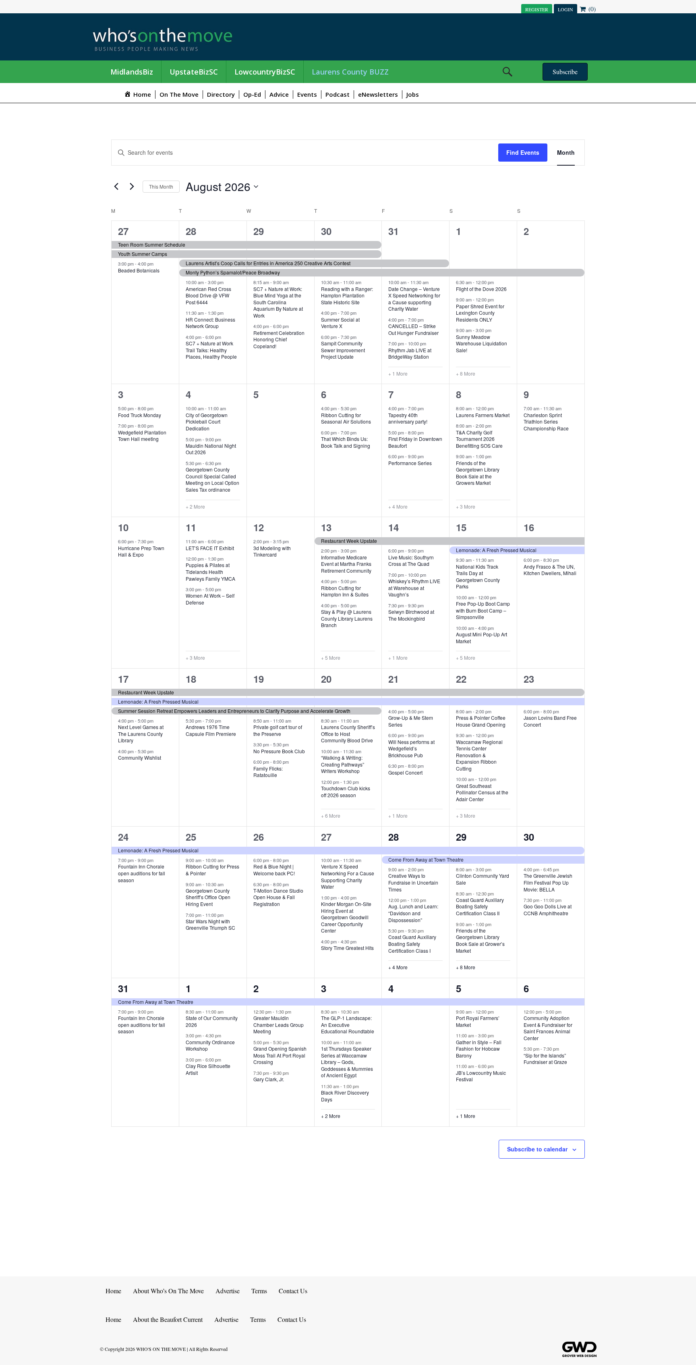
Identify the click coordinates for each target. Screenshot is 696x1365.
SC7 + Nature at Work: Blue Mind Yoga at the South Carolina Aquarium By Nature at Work (278, 302)
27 (123, 231)
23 (529, 679)
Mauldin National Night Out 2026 (211, 449)
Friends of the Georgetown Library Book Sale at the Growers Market (477, 472)
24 (123, 837)
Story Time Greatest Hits (347, 947)
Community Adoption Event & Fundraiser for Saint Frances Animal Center (548, 1027)
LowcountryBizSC (264, 72)
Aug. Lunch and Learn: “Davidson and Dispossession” (413, 913)
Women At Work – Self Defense (210, 599)
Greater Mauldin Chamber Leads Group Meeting (278, 1024)
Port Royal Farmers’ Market (477, 1021)
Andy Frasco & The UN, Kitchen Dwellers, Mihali (550, 570)
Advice (279, 94)
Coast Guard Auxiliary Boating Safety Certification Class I (412, 943)
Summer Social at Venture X (340, 323)
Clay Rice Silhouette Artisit (208, 1069)
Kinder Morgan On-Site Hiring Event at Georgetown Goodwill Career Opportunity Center (346, 917)
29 (258, 231)
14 (393, 527)
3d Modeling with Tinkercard (272, 551)
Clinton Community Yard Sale (482, 879)
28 (191, 231)
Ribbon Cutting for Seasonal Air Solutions (346, 418)
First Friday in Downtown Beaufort (415, 442)
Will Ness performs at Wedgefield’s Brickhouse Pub (411, 748)
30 (326, 231)
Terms (259, 1290)
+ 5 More (330, 657)
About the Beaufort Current (168, 1319)
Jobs (412, 94)
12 (258, 527)
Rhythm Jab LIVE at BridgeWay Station (409, 353)
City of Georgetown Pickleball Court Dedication (207, 421)
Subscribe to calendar (537, 1149)
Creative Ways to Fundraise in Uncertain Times (413, 882)
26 (258, 837)
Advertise (227, 1290)
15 (461, 527)
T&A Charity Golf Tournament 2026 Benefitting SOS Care (479, 439)
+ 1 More (398, 373)
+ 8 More (465, 373)
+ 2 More (195, 506)
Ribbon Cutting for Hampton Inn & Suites (345, 591)
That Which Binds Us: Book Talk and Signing (345, 442)
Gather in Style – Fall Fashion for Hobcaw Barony (478, 1049)
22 (461, 679)
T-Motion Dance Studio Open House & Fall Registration (278, 897)
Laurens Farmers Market (483, 414)
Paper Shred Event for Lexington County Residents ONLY (480, 313)
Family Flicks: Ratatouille (268, 772)
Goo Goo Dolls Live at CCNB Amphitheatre (548, 909)
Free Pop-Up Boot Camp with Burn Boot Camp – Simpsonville (483, 610)
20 (326, 679)
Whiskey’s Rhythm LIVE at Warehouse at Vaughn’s (414, 588)
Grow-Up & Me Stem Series (410, 721)
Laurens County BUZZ (350, 72)
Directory (221, 94)
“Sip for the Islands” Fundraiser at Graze (545, 1059)
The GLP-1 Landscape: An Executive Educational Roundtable (347, 1024)
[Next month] (132, 186)
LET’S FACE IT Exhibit (210, 547)
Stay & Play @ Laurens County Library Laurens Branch (347, 618)
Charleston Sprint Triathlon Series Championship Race (546, 421)
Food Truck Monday (139, 414)
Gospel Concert (405, 772)
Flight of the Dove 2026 (481, 288)
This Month (161, 186)
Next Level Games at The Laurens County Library (141, 733)
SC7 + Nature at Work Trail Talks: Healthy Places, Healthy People (211, 350)
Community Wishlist (139, 757)
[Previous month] (116, 186)
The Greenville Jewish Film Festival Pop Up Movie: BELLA (548, 882)
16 (529, 527)
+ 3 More (465, 506)
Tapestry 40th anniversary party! (407, 418)
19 (258, 679)
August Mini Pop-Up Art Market (481, 637)
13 (326, 527)
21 (393, 679)
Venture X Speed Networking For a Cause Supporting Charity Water (347, 876)
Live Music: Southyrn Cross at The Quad (411, 560)
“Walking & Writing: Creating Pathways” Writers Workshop (342, 764)
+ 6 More (330, 815)
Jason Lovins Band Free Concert (550, 721)
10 (123, 527)
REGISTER (536, 9)
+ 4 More (398, 506)
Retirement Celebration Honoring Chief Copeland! (278, 339)
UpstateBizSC (194, 72)
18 (191, 679)
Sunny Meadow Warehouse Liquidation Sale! (481, 343)
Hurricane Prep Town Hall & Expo (141, 551)
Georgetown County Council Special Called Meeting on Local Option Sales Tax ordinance (212, 479)
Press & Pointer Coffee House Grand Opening (480, 721)
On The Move (179, 94)
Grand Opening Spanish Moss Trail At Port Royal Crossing (280, 1055)
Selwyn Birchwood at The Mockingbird (411, 615)
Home (113, 1290)
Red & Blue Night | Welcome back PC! (274, 870)
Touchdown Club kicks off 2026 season (345, 791)
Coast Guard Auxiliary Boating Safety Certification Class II (480, 906)
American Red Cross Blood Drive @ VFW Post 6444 (208, 295)
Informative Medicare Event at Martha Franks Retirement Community (346, 564)
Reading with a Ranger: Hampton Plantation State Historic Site (347, 295)
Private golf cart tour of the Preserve (277, 730)
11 (191, 527)
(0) (591, 8)
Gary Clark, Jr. (268, 1079)
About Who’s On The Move (168, 1290)
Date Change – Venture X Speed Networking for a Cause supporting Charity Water (414, 298)
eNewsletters (378, 94)
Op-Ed (252, 94)
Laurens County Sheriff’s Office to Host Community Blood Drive (348, 733)
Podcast (337, 94)
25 (191, 837)
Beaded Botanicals (139, 270)
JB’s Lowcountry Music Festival (481, 1076)
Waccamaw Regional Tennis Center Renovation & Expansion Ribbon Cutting (479, 755)
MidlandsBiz (131, 72)
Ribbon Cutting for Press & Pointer (212, 870)
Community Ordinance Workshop (210, 1045)
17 (123, 679)
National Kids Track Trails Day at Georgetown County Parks (478, 576)
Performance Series (410, 462)
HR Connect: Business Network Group (210, 323)
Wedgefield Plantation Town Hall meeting (142, 436)
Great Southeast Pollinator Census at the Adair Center (482, 792)
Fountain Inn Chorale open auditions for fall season (141, 873)
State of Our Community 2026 (212, 1021)
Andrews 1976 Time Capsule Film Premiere (211, 730)
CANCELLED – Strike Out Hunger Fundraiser (413, 329)
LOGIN (565, 9)
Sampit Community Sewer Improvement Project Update (343, 350)
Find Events (522, 152)
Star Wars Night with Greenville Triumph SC (210, 924)
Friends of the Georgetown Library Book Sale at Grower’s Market (480, 940)
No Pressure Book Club (279, 751)
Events (307, 94)
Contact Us (293, 1290)
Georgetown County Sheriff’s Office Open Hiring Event (208, 897)
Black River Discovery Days (345, 1096)
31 (393, 231)
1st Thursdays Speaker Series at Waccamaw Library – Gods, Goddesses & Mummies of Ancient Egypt (347, 1061)
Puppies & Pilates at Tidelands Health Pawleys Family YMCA (210, 571)
